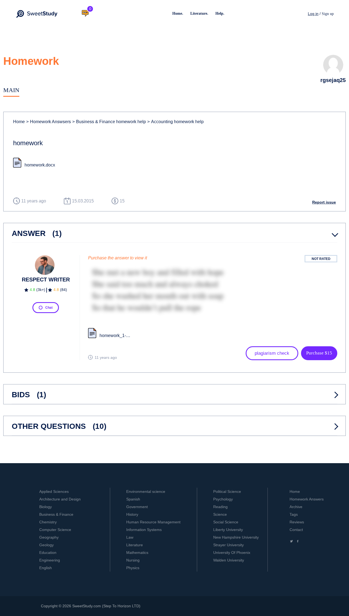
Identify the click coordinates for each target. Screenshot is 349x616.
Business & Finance (56, 514)
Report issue (324, 202)
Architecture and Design (60, 499)
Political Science (227, 491)
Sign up (328, 14)
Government (137, 507)
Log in (313, 13)
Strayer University (228, 545)
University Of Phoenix (231, 552)
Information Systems (144, 529)
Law (129, 537)
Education (47, 552)
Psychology (223, 499)
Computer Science (55, 529)
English (45, 568)
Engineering (49, 560)
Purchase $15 (319, 353)
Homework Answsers (48, 121)
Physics (132, 568)
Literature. (199, 13)
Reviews (297, 522)
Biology (45, 507)
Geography (49, 537)
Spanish (133, 499)
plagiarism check (272, 353)
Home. (177, 13)
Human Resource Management (153, 522)
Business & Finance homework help (109, 121)
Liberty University (228, 529)
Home (19, 121)
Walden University (228, 560)
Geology (46, 545)
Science (220, 514)
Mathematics (137, 552)
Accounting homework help (175, 121)
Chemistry (48, 522)
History (132, 514)
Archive (296, 507)
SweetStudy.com (86, 606)
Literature (134, 545)
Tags (294, 514)
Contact (296, 529)
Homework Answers (307, 499)
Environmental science (145, 491)
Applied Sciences (54, 491)
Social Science (225, 522)
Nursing (133, 560)
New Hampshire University (236, 537)
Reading (220, 507)
